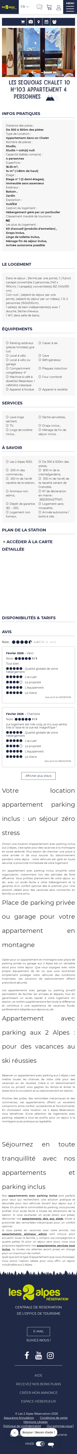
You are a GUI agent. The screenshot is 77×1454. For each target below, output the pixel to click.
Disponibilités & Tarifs (46, 22)
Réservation (22, 22)
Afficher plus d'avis (38, 776)
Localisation (38, 22)
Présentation (30, 22)
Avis (54, 22)
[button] (49, 7)
